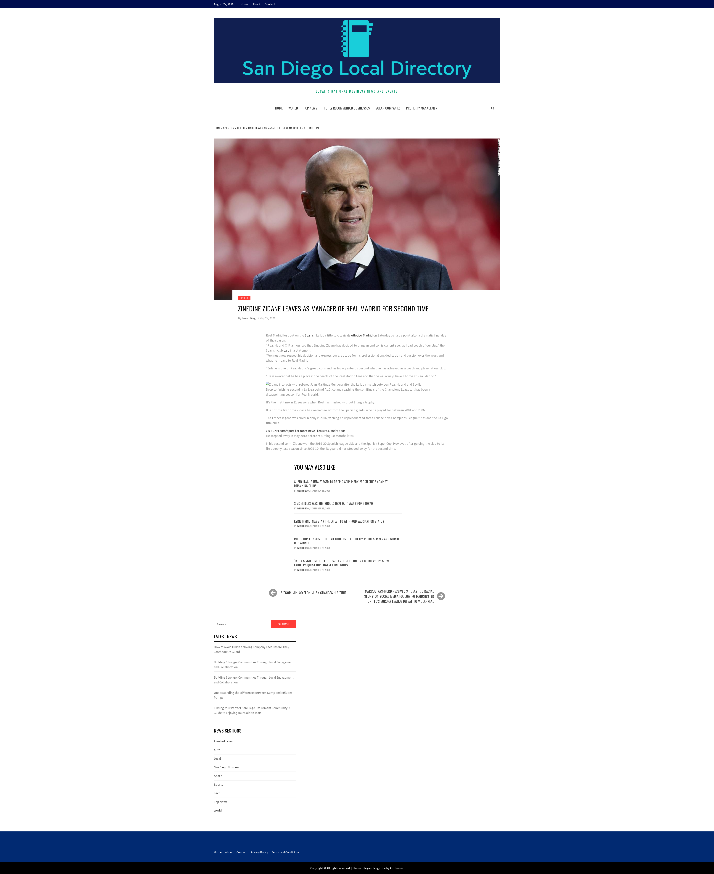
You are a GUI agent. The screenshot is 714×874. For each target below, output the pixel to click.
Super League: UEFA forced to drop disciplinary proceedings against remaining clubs (341, 483)
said (286, 350)
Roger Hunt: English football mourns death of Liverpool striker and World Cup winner (346, 541)
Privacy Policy (259, 852)
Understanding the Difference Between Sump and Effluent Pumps (253, 695)
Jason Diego (250, 318)
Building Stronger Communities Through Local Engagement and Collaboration (254, 664)
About (256, 4)
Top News (310, 108)
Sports (244, 298)
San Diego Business (226, 767)
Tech (217, 793)
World (293, 108)
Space (218, 776)
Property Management (422, 108)
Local (217, 758)
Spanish (310, 335)
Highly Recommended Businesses (346, 108)
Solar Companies (388, 108)
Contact (270, 4)
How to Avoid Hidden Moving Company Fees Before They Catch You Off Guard (251, 649)
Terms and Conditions (285, 852)
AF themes (396, 868)
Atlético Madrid (362, 335)
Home (244, 4)
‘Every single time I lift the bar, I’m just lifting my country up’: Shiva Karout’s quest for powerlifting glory (341, 563)
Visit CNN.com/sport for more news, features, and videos (305, 431)
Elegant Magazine (374, 868)
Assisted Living (223, 741)
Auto (217, 750)
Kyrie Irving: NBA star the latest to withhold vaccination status (339, 521)
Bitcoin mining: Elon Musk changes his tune (313, 592)
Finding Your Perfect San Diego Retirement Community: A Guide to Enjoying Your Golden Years (252, 710)
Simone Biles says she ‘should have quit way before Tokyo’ (334, 503)
